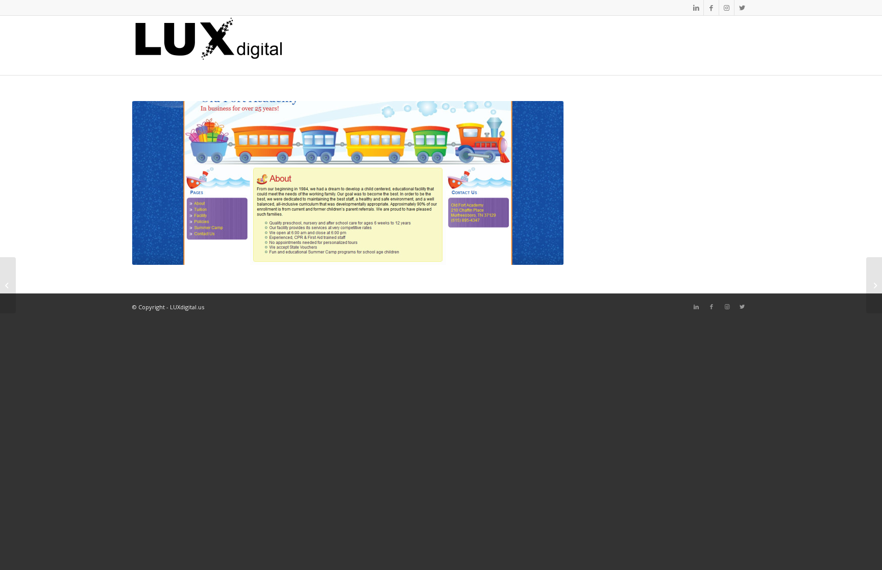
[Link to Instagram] (726, 7)
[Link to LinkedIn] (696, 7)
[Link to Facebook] (711, 7)
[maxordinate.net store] (8, 285)
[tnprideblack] (874, 285)
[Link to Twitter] (742, 7)
